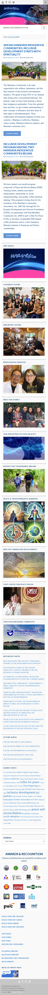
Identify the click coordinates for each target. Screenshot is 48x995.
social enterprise (11, 816)
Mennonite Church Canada (18, 803)
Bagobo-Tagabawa (23, 772)
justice (34, 796)
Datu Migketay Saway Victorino (14, 786)
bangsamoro (7, 775)
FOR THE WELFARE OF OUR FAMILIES (17, 742)
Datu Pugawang (30, 785)
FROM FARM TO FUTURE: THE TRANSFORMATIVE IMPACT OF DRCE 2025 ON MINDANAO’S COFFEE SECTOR (21, 704)
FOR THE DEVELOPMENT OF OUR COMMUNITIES (21, 746)
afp (4, 772)
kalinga (39, 796)
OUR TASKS (6, 941)
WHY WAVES (6, 934)
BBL (17, 779)
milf (28, 803)
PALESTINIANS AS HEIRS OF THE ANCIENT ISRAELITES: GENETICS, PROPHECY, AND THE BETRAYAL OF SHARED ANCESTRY (20, 670)
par (16, 810)
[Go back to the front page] (24, 15)
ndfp (4, 810)
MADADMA (34, 800)
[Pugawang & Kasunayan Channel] (3, 1)
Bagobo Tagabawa (34, 772)
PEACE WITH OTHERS (10, 923)
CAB (17, 782)
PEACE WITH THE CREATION (13, 927)
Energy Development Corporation (12, 789)
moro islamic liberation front (34, 806)
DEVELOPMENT (8, 962)
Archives (7, 837)
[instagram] (9, 1)
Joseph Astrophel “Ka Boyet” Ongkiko (22, 796)
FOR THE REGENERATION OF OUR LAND (18, 755)
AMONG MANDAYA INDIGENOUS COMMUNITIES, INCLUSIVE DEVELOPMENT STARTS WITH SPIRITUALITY (23, 49)
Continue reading (12, 133)
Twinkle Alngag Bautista (34, 820)
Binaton (22, 779)
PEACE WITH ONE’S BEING (12, 920)
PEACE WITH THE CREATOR (12, 916)
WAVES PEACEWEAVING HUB (15, 27)
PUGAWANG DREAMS (10, 951)
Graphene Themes (17, 992)
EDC (39, 786)
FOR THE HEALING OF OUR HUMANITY (17, 759)
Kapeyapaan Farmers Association (16, 799)
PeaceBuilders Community (30, 813)
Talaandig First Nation (20, 820)
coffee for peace (29, 782)
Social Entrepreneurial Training (29, 817)
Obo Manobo (11, 810)
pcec (29, 810)
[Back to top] (43, 990)
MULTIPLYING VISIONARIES (12, 944)
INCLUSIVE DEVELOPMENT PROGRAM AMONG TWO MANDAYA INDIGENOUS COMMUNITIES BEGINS (20, 148)
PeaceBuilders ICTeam (12, 57)
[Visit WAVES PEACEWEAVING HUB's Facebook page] (6, 1)
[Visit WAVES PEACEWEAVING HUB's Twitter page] (13, 1)
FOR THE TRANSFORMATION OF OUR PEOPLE (20, 750)
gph (23, 789)
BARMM (13, 779)
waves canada (7, 823)
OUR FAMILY (7, 937)
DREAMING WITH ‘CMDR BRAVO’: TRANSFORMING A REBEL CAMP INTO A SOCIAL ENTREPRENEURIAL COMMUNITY (22, 686)
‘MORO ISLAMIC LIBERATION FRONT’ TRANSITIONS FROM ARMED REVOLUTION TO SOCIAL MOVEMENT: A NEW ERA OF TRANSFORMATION (23, 695)
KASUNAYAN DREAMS (10, 955)
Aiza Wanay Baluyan (11, 772)
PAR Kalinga (23, 810)
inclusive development (21, 792)
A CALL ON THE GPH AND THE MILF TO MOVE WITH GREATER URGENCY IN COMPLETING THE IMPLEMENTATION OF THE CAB (22, 713)
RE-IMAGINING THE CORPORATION (15, 958)
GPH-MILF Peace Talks (32, 789)
